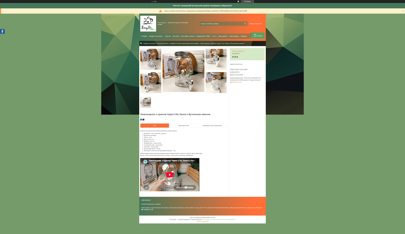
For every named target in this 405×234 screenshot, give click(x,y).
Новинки (244, 36)
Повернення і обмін (203, 36)
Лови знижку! (234, 36)
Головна (144, 36)
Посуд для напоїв (163, 43)
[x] (143, 120)
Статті (214, 36)
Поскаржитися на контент (210, 219)
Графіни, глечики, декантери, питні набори (184, 43)
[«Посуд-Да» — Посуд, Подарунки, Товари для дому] (148, 24)
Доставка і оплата (187, 36)
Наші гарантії (223, 36)
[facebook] (141, 120)
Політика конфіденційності (228, 219)
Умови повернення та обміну (151, 204)
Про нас (168, 36)
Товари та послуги (155, 36)
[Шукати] (245, 24)
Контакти (176, 36)
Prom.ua (212, 217)
